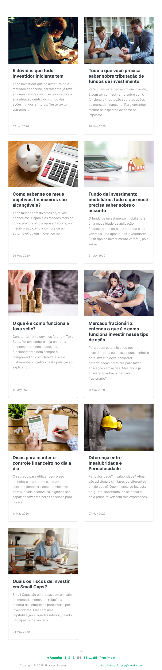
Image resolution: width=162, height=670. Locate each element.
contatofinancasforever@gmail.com (119, 665)
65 (95, 658)
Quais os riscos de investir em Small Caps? (41, 584)
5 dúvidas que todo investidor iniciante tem (38, 73)
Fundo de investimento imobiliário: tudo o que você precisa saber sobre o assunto (118, 202)
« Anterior (54, 658)
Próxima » (107, 658)
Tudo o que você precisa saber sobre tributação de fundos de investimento (116, 76)
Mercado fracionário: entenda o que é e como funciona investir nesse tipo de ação (118, 331)
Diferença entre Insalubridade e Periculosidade (105, 463)
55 (86, 658)
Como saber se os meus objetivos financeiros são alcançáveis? (40, 199)
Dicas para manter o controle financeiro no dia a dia (42, 463)
